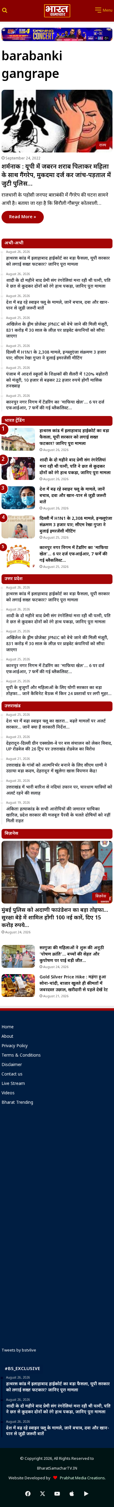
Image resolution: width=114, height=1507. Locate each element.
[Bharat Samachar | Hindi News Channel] (57, 10)
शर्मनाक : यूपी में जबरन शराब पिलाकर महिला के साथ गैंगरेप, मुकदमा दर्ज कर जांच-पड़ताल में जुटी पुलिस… (56, 175)
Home (8, 1027)
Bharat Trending (17, 1103)
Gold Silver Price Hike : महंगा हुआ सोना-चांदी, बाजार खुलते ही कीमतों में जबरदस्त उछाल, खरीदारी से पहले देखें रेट (74, 983)
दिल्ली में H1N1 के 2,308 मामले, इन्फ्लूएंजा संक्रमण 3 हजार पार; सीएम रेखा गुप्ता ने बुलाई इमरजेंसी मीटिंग (76, 525)
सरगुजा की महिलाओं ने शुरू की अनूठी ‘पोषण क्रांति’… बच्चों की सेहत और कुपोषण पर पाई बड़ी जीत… (72, 954)
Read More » (22, 217)
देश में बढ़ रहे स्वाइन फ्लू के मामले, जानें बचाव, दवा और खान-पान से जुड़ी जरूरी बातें (73, 496)
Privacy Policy (15, 1046)
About (7, 1037)
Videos (8, 1093)
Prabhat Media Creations (81, 1478)
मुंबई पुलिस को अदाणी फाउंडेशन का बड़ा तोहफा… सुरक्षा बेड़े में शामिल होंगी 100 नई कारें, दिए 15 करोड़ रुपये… (55, 918)
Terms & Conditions (21, 1055)
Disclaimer (12, 1065)
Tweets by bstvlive (19, 1350)
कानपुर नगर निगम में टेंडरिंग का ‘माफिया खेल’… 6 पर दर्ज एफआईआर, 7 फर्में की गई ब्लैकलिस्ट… (74, 554)
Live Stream (13, 1084)
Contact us (12, 1074)
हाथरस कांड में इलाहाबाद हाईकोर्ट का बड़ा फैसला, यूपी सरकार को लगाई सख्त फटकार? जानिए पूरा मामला (74, 437)
